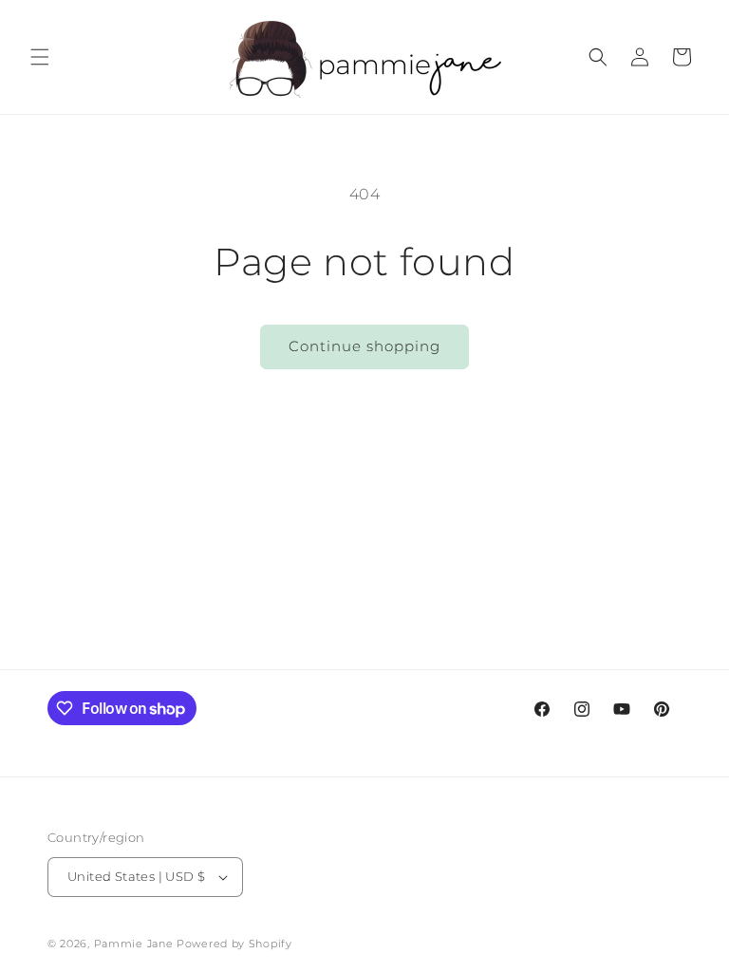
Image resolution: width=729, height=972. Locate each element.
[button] (40, 57)
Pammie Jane (134, 943)
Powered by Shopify (234, 943)
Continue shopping (364, 346)
